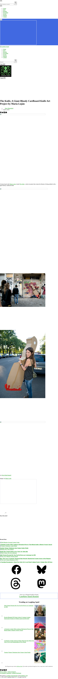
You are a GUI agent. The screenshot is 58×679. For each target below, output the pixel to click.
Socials (4, 54)
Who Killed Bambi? (6, 475)
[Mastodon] (41, 588)
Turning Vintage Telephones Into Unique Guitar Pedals (14, 548)
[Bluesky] (3, 112)
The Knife (22, 184)
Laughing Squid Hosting (29, 596)
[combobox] (7, 62)
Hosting (5, 52)
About (4, 49)
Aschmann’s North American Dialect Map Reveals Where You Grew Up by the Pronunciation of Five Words (19, 641)
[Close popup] (1, 19)
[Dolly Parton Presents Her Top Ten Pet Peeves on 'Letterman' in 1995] (40, 616)
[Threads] (4, 112)
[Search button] (15, 61)
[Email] (6, 112)
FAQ (4, 50)
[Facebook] (1, 112)
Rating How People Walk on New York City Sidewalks (14, 551)
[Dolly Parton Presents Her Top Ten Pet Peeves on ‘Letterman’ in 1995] (8, 553)
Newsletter (5, 53)
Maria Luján (13, 184)
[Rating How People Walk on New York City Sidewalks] (7, 549)
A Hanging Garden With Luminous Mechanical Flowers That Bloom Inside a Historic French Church (26, 544)
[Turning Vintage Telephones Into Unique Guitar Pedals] (8, 546)
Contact (5, 57)
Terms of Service (12, 671)
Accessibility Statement (5, 673)
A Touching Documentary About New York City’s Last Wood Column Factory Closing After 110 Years (26, 562)
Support (5, 56)
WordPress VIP (24, 675)
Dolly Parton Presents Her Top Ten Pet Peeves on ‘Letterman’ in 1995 (18, 555)
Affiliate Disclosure (16, 673)
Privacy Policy (3, 671)
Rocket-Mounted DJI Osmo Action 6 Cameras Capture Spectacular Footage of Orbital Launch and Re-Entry (17, 618)
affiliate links (19, 666)
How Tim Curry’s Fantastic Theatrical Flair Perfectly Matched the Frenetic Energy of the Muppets (25, 558)
